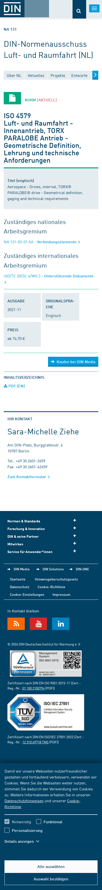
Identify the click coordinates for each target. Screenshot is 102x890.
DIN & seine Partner (23, 536)
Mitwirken (15, 544)
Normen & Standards (23, 521)
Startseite (18, 579)
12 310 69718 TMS (35, 741)
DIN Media (21, 569)
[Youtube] (38, 624)
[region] (51, 809)
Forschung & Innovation (26, 529)
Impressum (61, 594)
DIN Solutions (53, 569)
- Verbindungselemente (40, 241)
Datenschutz (19, 586)
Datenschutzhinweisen (24, 800)
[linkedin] (60, 624)
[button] (24, 841)
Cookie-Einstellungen (27, 594)
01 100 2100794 (33, 688)
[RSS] (16, 624)
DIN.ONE (82, 569)
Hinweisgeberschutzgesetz (56, 579)
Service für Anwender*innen (29, 552)
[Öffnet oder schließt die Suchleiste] (79, 9)
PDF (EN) (16, 385)
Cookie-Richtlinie (51, 586)
